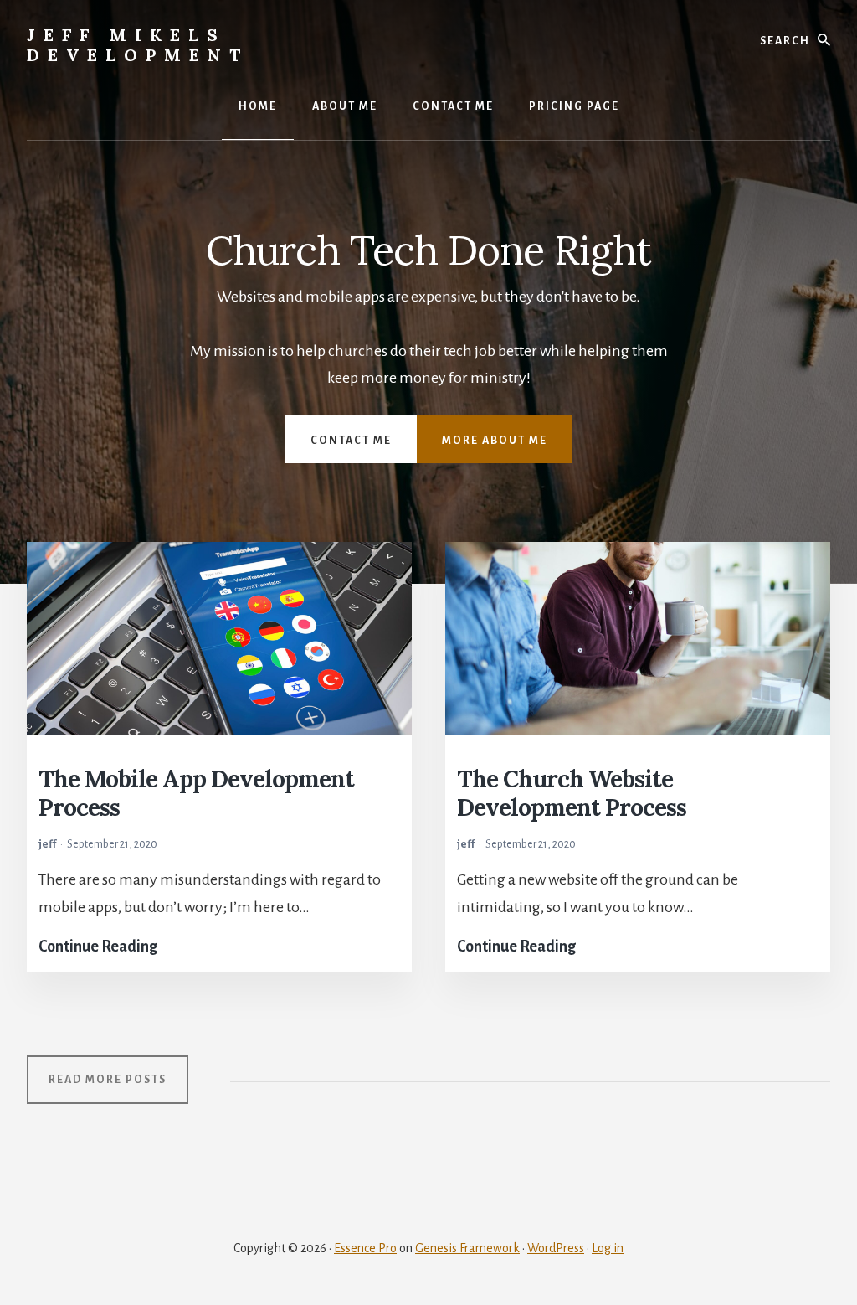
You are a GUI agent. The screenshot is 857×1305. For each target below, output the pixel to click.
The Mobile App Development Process (196, 793)
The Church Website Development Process (571, 793)
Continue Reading (97, 944)
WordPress (555, 1248)
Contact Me (351, 440)
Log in (608, 1248)
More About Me (494, 440)
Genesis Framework (467, 1248)
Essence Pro (365, 1248)
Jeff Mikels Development (138, 44)
